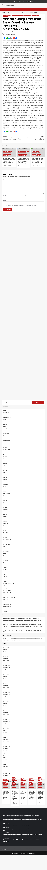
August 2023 (6, 728)
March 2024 (5, 712)
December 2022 (6, 744)
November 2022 (6, 746)
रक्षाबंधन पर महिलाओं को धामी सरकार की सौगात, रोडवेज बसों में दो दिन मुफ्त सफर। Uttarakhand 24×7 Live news (9, 161)
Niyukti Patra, (6, 532)
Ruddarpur (5, 555)
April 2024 (5, 710)
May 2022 (5, 759)
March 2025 (5, 685)
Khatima (5, 500)
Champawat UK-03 (7, 438)
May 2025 (5, 681)
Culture (27, 151)
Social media (26, 15)
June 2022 (5, 757)
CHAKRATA (5, 428)
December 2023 (6, 719)
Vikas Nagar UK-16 (7, 604)
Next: (34, 138)
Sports (27, 1)
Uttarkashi (5, 599)
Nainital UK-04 (6, 523)
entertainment (6, 465)
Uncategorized (6, 588)
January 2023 (6, 741)
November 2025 (6, 667)
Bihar (4, 421)
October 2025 (6, 669)
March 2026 (5, 658)
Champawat (23, 151)
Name (4, 195)
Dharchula (5, 458)
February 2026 (6, 660)
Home (3, 848)
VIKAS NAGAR (6, 601)
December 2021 (6, 771)
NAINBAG (5, 521)
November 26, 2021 (10, 31)
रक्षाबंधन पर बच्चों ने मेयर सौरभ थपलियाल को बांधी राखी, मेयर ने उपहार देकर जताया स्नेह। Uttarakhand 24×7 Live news (22, 624)
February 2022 (6, 766)
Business (19, 1)
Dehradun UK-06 (6, 449)
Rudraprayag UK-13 (7, 558)
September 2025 (6, 672)
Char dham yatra (6, 440)
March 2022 (5, 764)
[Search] (43, 9)
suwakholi (5, 569)
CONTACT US (5, 849)
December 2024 (6, 692)
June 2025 (5, 678)
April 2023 (5, 735)
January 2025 (6, 690)
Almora (4, 410)
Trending (37, 15)
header (4, 481)
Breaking (13, 15)
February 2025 (6, 687)
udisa (4, 585)
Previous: (13, 139)
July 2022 (5, 755)
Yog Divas (5, 611)
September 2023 (6, 726)
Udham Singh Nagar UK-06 (8, 583)
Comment (5, 179)
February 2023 (6, 739)
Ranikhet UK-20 (6, 546)
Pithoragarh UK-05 (7, 539)
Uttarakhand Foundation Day (9, 597)
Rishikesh (5, 548)
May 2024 (5, 708)
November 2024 (6, 694)
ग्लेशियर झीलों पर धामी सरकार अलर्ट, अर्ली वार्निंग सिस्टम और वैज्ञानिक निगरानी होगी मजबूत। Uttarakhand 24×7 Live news (22, 839)
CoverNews (27, 853)
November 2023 (6, 721)
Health (24, 1)
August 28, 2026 (9, 165)
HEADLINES (20, 154)
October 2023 (6, 723)
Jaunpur (5, 491)
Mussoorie (5, 518)
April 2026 (5, 656)
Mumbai (5, 516)
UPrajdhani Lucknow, (7, 590)
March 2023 (5, 737)
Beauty (10, 15)
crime (4, 442)
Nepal (4, 530)
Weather (5, 608)
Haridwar (5, 477)
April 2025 (5, 683)
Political (15, 1)
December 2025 (6, 665)
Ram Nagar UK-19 (6, 544)
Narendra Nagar (6, 525)
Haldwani (5, 472)
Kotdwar (5, 502)
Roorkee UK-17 (6, 553)
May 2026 (5, 654)
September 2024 (6, 699)
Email (25, 195)
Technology (33, 15)
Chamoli (5, 431)
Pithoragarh (5, 537)
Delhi (4, 454)
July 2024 (5, 703)
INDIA (4, 488)
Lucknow (5, 514)
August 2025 (6, 674)
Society (30, 15)
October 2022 (6, 748)
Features (17, 15)
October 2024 (6, 696)
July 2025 (5, 676)
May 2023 (5, 732)
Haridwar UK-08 (6, 479)
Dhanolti (5, 456)
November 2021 (6, 773)
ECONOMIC (5, 461)
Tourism (5, 578)
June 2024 (5, 705)
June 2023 (5, 730)
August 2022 (6, 753)
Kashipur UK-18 (6, 493)
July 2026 (5, 649)
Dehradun (5, 447)
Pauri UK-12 (5, 535)
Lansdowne (5, 509)
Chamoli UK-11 (6, 433)
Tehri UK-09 (5, 576)
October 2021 (6, 775)
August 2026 (6, 647)
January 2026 (6, 663)
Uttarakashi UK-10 (7, 592)
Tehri (4, 574)
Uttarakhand (5, 155)
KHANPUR (5, 498)
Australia (5, 414)
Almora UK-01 (6, 15)
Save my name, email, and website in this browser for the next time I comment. (21, 205)
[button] (3, 9)
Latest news (21, 15)
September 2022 (6, 750)
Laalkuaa (5, 507)
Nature (31, 1)
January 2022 (6, 768)
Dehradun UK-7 (9, 151)
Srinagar (5, 567)
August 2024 (6, 701)
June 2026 (5, 651)
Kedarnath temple (7, 495)
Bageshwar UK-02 (7, 417)
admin (5, 31)
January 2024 (6, 717)
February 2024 (6, 714)
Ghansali (5, 470)
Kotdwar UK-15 (6, 505)
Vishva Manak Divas (7, 606)
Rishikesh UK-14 (6, 551)
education (5, 463)
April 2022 (5, 762)
